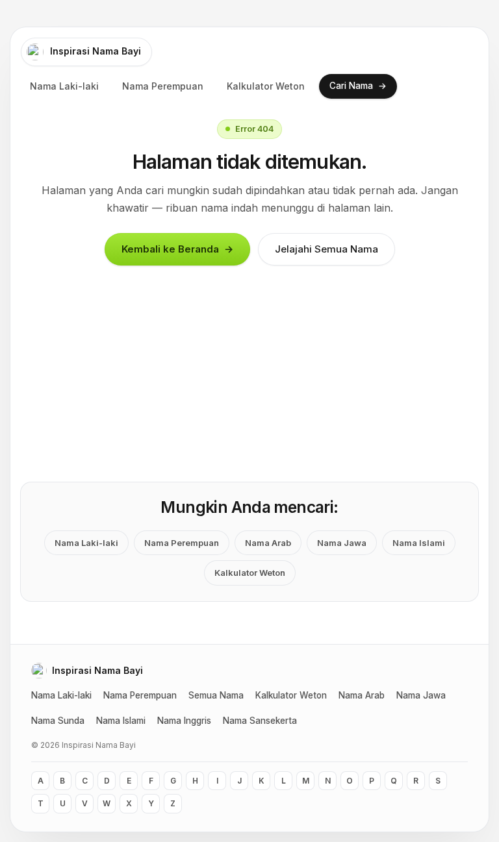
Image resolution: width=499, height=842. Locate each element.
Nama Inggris (184, 720)
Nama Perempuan (162, 86)
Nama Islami (418, 543)
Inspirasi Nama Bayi (95, 50)
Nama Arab (268, 543)
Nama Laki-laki (64, 86)
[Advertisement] (254, 385)
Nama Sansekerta (260, 720)
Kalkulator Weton (266, 86)
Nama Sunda (57, 720)
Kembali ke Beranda (177, 249)
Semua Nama (216, 695)
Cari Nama (358, 85)
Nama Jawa (341, 543)
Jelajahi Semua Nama (326, 249)
